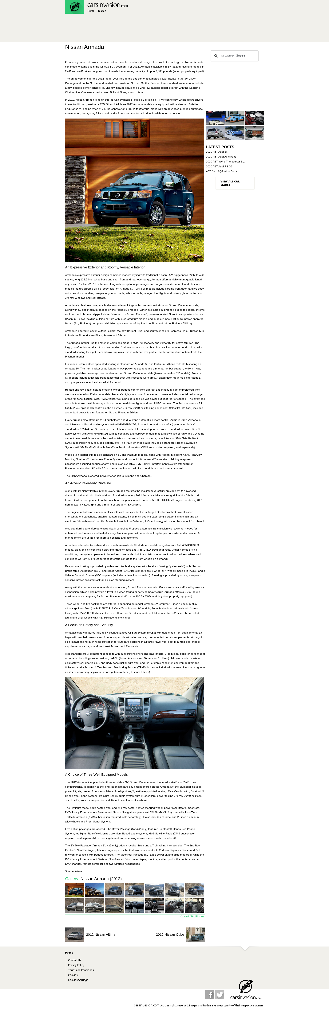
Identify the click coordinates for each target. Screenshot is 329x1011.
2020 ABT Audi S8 (217, 151)
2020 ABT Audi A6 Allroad (221, 156)
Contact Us (74, 960)
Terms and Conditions (81, 970)
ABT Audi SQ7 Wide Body (221, 171)
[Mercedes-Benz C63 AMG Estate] (254, 118)
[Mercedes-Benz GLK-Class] (215, 133)
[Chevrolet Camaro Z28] (215, 118)
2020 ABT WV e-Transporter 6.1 (225, 161)
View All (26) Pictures (192, 916)
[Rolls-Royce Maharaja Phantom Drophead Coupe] (254, 133)
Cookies (73, 975)
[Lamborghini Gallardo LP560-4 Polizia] (234, 133)
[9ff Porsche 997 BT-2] (234, 118)
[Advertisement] (134, 28)
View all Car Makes (230, 183)
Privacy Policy (76, 965)
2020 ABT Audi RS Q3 (219, 166)
